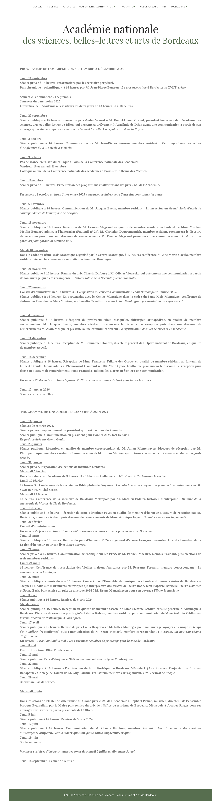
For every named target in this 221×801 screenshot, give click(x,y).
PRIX (164, 7)
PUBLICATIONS (178, 7)
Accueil (37, 7)
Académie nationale (110, 28)
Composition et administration (96, 7)
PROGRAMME (126, 7)
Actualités (69, 7)
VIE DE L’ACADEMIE (148, 7)
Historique (52, 7)
